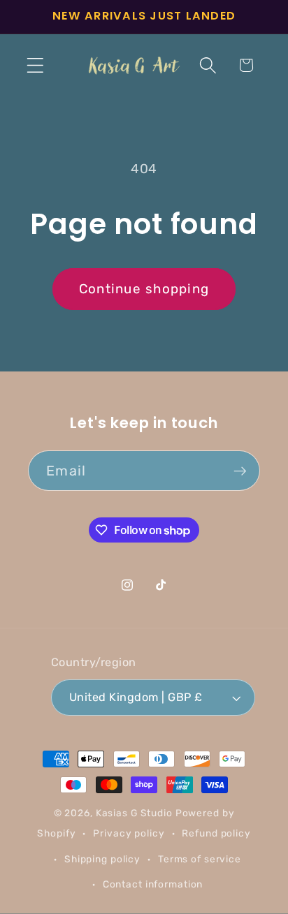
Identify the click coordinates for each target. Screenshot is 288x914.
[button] (35, 65)
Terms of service (199, 858)
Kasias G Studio (134, 812)
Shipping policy (102, 858)
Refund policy (216, 833)
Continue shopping (144, 289)
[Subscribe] (240, 470)
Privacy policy (128, 833)
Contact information (153, 884)
